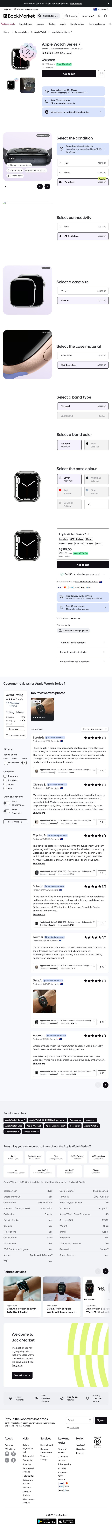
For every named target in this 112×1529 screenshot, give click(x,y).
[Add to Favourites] (101, 73)
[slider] (6, 763)
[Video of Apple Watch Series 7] (27, 85)
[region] (69, 710)
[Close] (108, 3)
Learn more (75, 618)
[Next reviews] (105, 1085)
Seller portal (28, 1456)
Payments (27, 1460)
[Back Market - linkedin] (7, 1460)
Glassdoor (81, 1449)
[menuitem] (25, 24)
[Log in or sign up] (99, 16)
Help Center (28, 1476)
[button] (28, 51)
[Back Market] (19, 16)
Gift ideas (27, 1487)
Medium (80, 1453)
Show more (39, 812)
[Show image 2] (7, 186)
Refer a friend (46, 1445)
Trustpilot (80, 1445)
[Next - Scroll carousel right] (47, 186)
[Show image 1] (5, 186)
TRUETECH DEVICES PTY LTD (86, 582)
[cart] (105, 16)
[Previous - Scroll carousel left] (40, 186)
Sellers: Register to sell (28, 1448)
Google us (17, 1365)
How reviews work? (17, 735)
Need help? (88, 15)
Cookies (62, 1468)
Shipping (27, 1464)
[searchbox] (51, 16)
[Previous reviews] (98, 1085)
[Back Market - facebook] (13, 1460)
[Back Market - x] (13, 1453)
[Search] (39, 15)
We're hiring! (10, 1449)
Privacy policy (64, 1464)
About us (9, 1445)
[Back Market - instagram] (7, 1453)
